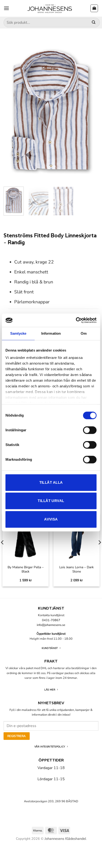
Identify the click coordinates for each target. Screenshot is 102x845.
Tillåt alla (51, 482)
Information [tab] (51, 333)
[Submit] (93, 23)
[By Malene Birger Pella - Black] (25, 538)
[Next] (90, 112)
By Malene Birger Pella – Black (26, 569)
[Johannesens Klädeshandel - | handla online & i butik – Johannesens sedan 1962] (50, 8)
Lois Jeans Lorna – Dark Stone (76, 569)
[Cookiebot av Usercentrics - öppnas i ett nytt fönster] (76, 320)
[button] (6, 8)
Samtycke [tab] (18, 333)
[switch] (90, 430)
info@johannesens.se (51, 625)
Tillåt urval (51, 501)
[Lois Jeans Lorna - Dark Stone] (76, 538)
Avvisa (51, 519)
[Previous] (11, 112)
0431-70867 (51, 620)
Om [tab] (84, 333)
